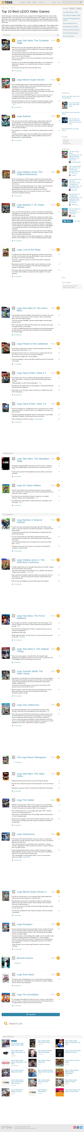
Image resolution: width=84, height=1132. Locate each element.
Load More (30, 1014)
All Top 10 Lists (5, 8)
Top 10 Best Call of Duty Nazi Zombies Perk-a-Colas (17, 1081)
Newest (29, 2)
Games (12, 8)
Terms (15, 1126)
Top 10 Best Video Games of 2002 (44, 1081)
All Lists (23, 2)
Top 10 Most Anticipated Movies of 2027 (71, 19)
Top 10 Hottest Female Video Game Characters (46, 1071)
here (73, 287)
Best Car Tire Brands (68, 36)
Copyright (25, 1126)
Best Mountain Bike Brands (70, 33)
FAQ (29, 1126)
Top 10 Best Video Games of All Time (44, 1041)
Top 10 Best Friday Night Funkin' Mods (17, 1044)
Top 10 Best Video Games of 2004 (71, 1081)
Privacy (20, 1126)
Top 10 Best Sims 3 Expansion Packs (17, 1071)
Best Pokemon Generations (42, 1090)
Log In (54, 2)
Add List (35, 2)
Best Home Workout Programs (71, 30)
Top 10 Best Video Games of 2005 (17, 1090)
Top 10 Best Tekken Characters (44, 1061)
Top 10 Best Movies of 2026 (70, 12)
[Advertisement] (31, 156)
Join (59, 2)
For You (41, 2)
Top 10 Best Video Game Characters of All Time (72, 1042)
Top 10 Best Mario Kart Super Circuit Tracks (72, 1090)
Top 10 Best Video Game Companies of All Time (19, 1062)
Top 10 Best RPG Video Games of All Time (73, 1051)
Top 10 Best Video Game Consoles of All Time (18, 1052)
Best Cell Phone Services (70, 23)
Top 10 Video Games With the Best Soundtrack (72, 1071)
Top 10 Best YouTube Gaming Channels (45, 1051)
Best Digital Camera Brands (70, 26)
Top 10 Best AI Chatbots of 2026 (71, 15)
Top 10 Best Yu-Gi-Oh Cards (72, 1061)
